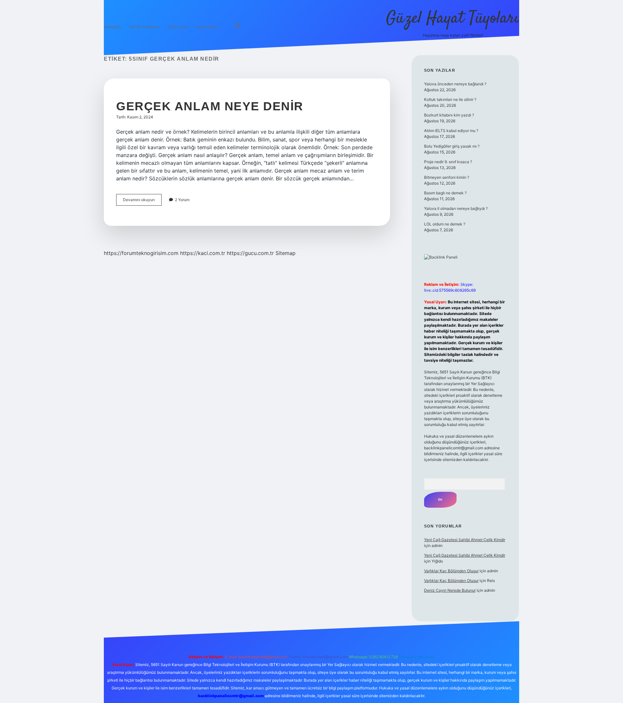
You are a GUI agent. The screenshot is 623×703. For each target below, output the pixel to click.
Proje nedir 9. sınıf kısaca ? (448, 161)
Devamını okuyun (142, 201)
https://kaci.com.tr (202, 253)
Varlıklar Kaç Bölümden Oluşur (451, 570)
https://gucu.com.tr (250, 253)
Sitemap (285, 253)
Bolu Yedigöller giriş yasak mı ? (452, 146)
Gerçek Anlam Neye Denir (209, 106)
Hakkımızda (206, 26)
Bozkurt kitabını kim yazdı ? (449, 115)
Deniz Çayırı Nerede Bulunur (450, 590)
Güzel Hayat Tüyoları (452, 18)
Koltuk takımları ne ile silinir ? (450, 99)
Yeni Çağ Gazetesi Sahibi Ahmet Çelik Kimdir (464, 539)
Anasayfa (112, 26)
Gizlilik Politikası (144, 26)
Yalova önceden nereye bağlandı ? (455, 83)
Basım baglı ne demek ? (445, 192)
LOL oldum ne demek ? (444, 224)
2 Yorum (182, 199)
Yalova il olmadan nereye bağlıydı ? (456, 208)
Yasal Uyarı (177, 26)
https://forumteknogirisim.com (141, 253)
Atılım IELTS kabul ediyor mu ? (451, 130)
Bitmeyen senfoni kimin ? (446, 177)
